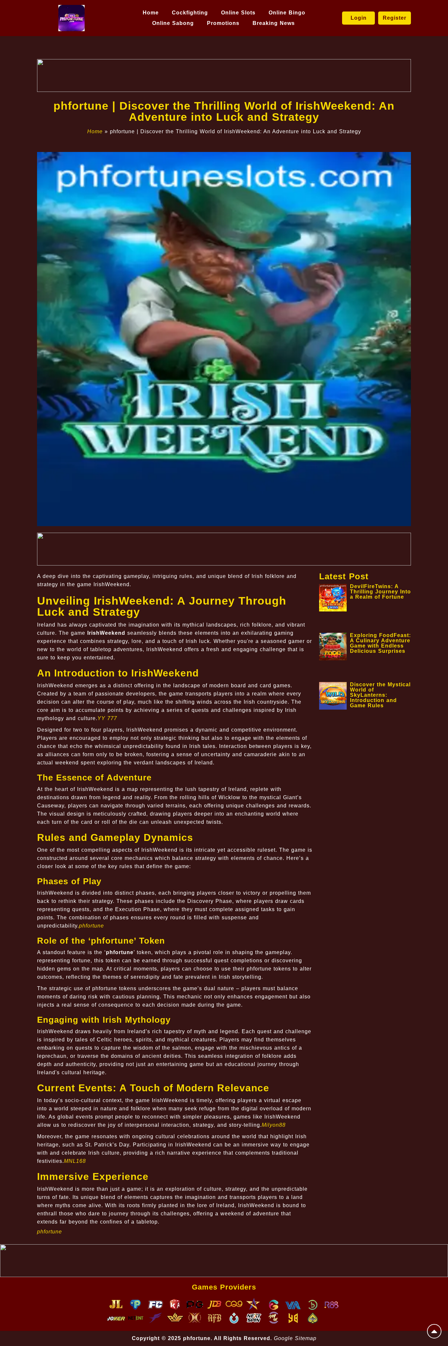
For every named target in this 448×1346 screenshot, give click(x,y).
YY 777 (107, 718)
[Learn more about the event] (224, 75)
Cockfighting (190, 12)
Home (151, 12)
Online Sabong (173, 23)
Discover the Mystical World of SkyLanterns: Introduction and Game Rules (380, 695)
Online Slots (238, 12)
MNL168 (75, 1161)
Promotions (223, 23)
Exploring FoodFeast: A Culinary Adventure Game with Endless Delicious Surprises (380, 643)
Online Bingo (287, 12)
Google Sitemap (295, 1338)
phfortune (91, 926)
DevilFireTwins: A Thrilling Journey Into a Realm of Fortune (380, 592)
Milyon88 (274, 1125)
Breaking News (274, 23)
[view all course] (434, 1331)
